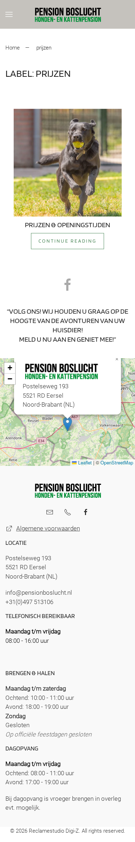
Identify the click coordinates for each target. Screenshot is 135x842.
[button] (9, 14)
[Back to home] (68, 14)
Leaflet (84, 462)
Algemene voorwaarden (48, 528)
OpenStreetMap (116, 462)
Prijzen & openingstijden (67, 224)
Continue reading (67, 241)
